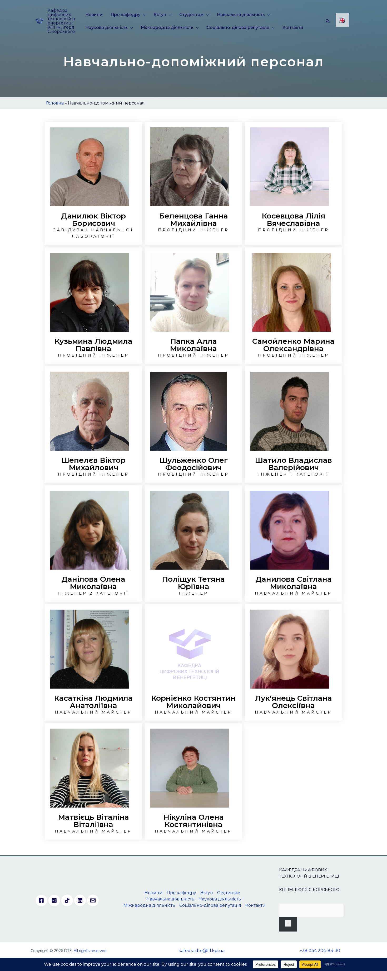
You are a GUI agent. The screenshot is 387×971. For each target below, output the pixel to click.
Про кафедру (125, 14)
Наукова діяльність (106, 27)
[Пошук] (288, 924)
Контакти (292, 27)
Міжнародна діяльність (167, 27)
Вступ (159, 14)
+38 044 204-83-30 (320, 950)
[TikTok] (67, 900)
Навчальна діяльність (241, 14)
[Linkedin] (80, 900)
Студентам (191, 14)
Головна (55, 103)
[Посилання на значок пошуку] (327, 21)
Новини (94, 14)
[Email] (93, 900)
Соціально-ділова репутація (238, 27)
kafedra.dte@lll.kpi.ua (201, 950)
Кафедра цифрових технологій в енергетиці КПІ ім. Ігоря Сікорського (61, 21)
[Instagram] (54, 900)
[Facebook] (41, 900)
